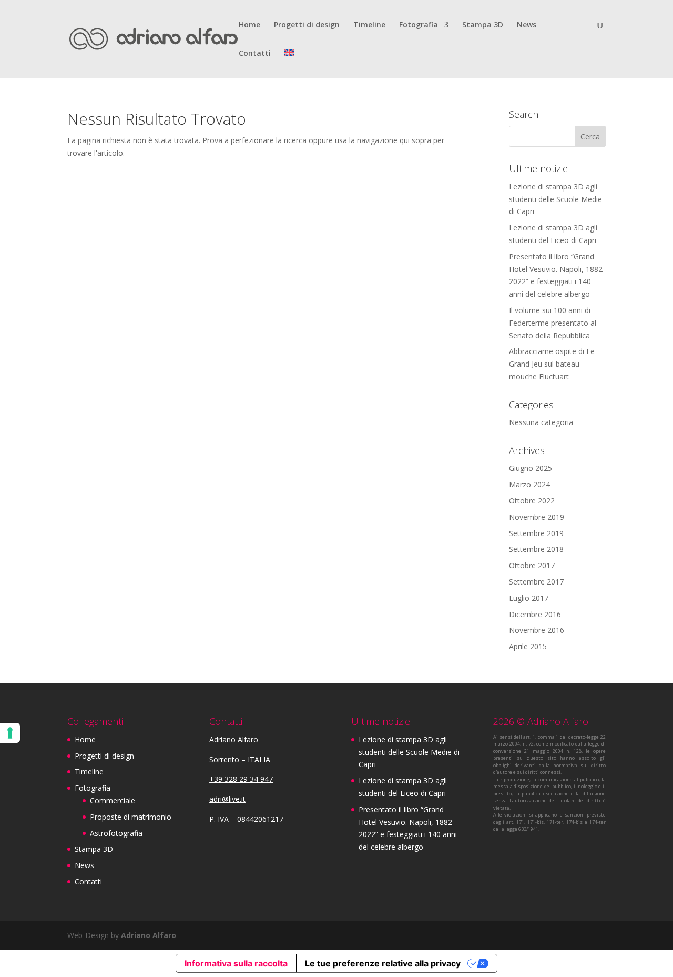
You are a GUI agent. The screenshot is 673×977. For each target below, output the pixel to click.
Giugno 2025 (530, 468)
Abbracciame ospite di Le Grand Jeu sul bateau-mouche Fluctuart (552, 363)
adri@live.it (227, 799)
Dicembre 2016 (535, 614)
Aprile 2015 (528, 646)
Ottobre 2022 (532, 501)
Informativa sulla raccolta (236, 963)
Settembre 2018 (536, 549)
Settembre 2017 (536, 582)
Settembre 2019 (536, 533)
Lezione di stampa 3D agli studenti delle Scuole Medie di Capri (555, 199)
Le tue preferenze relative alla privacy (383, 963)
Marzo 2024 (529, 484)
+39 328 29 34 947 (241, 779)
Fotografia (418, 25)
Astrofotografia (116, 833)
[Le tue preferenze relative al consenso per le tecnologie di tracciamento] (10, 733)
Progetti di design (307, 25)
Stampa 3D (482, 25)
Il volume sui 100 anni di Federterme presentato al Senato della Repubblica (552, 322)
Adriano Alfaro (148, 935)
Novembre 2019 (536, 517)
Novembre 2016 (536, 630)
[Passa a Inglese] (289, 63)
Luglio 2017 (528, 598)
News (526, 25)
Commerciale (112, 800)
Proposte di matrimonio (130, 817)
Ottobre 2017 (532, 565)
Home (249, 25)
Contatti (255, 53)
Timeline (369, 25)
